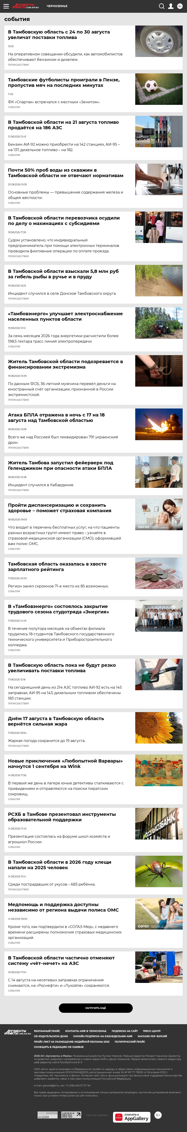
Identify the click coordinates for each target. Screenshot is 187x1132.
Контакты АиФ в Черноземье (85, 1031)
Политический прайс (130, 1041)
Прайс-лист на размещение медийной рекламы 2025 (71, 1041)
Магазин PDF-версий (152, 1036)
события (14, 107)
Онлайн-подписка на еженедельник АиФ (102, 1036)
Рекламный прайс (47, 1031)
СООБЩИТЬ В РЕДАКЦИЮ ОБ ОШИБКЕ (59, 1047)
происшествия (18, 65)
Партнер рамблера (97, 1115)
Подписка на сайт (125, 1031)
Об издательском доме (51, 1036)
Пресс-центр (152, 1031)
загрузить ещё (95, 1008)
